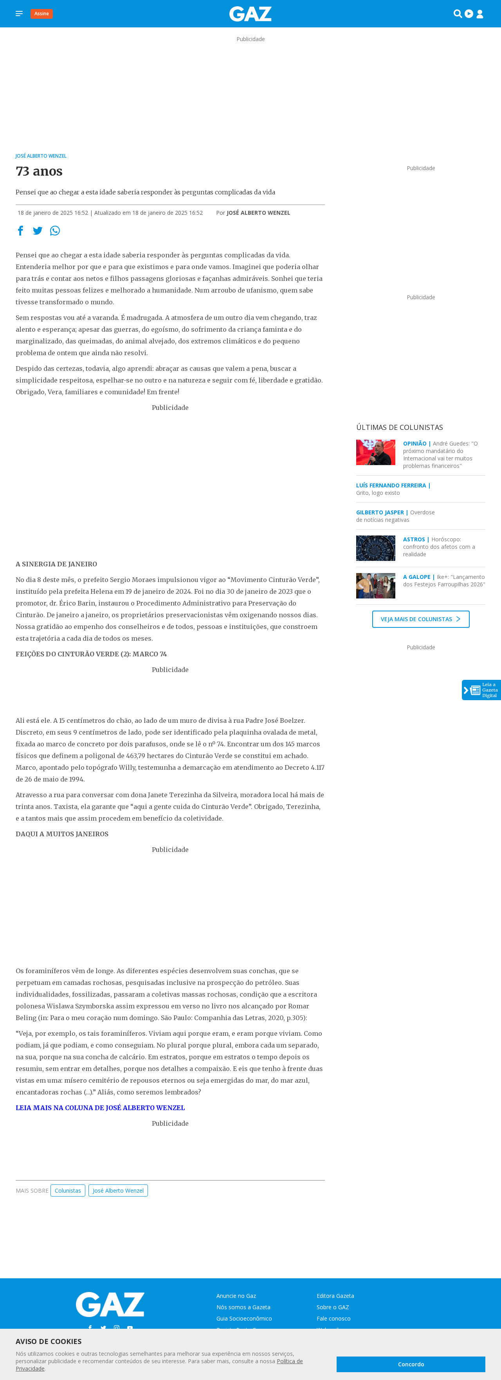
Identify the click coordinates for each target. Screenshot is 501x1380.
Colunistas (68, 1190)
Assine (41, 13)
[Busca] (457, 14)
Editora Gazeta (335, 1295)
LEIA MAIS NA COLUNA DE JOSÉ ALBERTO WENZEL (100, 1108)
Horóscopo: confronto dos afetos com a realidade (439, 546)
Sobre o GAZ (333, 1307)
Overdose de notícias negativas (395, 516)
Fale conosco (334, 1318)
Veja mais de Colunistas (417, 619)
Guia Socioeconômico (244, 1318)
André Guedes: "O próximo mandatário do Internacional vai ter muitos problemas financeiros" (440, 454)
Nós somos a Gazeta (243, 1307)
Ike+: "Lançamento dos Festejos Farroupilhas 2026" (444, 580)
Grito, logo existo (393, 489)
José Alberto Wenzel (118, 1190)
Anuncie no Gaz (236, 1295)
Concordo (411, 1364)
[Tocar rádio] (468, 14)
